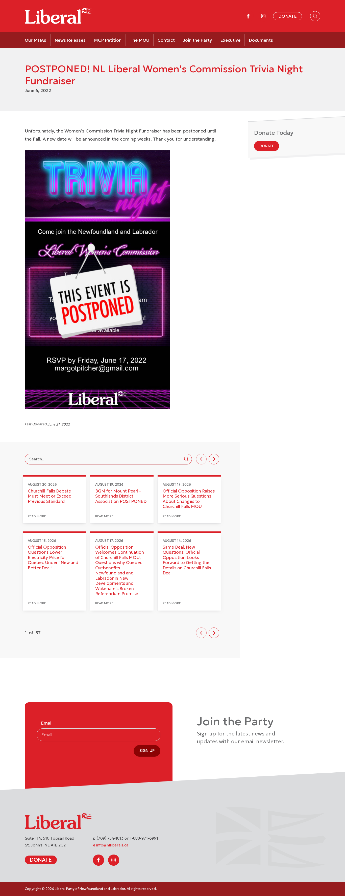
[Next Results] (214, 459)
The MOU (139, 40)
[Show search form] (315, 16)
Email (47, 723)
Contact (166, 40)
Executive (230, 40)
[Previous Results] (201, 459)
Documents (261, 40)
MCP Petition (107, 40)
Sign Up (147, 750)
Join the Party (197, 40)
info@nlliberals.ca (112, 845)
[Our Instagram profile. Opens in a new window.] (263, 16)
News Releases (70, 40)
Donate (287, 16)
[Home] (58, 16)
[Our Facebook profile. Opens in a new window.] (248, 16)
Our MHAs (35, 40)
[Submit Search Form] (186, 459)
